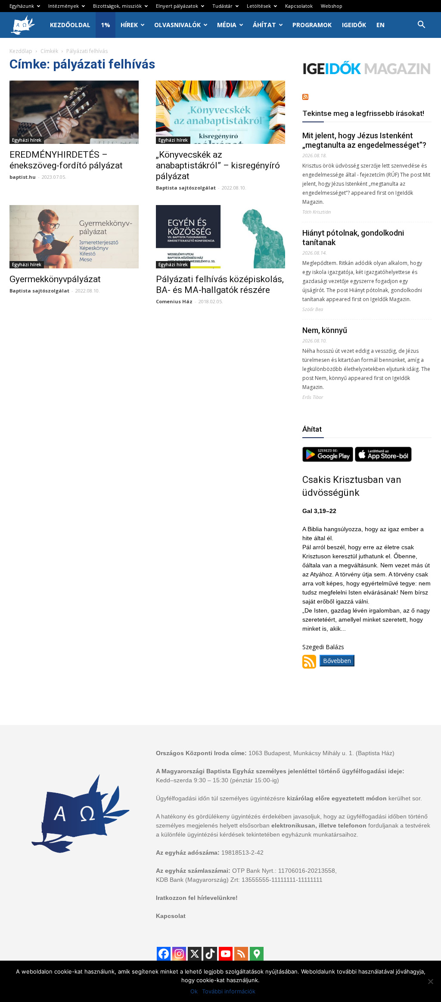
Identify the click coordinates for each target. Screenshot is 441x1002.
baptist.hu (22, 177)
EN (380, 25)
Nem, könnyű (324, 330)
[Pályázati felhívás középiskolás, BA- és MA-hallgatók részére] (220, 236)
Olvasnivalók (177, 25)
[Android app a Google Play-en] (328, 459)
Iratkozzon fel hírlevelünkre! (197, 897)
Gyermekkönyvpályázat (55, 279)
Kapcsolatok (299, 6)
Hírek (129, 25)
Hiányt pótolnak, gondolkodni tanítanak (353, 237)
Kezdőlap (20, 51)
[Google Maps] (257, 954)
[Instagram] (179, 954)
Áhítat (264, 25)
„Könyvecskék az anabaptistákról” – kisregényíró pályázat (218, 165)
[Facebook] (164, 954)
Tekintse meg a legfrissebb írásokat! (363, 113)
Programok (312, 25)
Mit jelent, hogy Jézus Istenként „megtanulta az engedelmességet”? (364, 140)
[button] (421, 26)
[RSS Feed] (241, 954)
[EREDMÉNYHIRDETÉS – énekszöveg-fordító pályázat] (74, 112)
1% (105, 25)
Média (226, 25)
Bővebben (337, 661)
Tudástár (222, 6)
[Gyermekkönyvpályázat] (74, 236)
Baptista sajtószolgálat (186, 187)
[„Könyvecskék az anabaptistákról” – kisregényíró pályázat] (220, 112)
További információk (228, 991)
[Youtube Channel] (226, 954)
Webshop (331, 6)
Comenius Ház (174, 301)
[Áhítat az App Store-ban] (383, 459)
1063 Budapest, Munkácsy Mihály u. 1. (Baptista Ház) (321, 753)
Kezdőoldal (70, 25)
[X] (195, 954)
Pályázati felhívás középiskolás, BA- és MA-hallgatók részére (220, 284)
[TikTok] (210, 954)
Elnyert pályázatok (177, 6)
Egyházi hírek (26, 140)
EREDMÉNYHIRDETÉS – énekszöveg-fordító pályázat (66, 160)
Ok (194, 991)
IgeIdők (354, 25)
